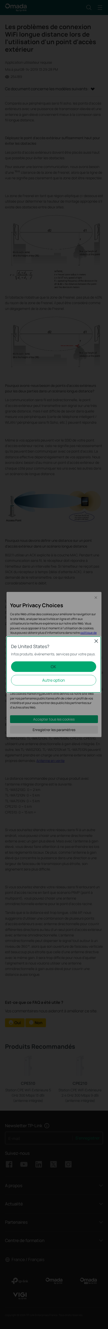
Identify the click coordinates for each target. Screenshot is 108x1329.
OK (53, 666)
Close (96, 641)
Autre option (53, 680)
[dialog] (54, 664)
